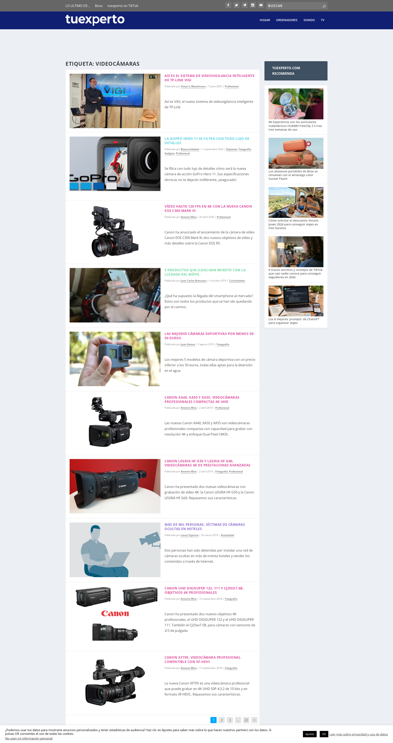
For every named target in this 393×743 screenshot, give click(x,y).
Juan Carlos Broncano (194, 280)
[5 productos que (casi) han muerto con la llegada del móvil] (115, 295)
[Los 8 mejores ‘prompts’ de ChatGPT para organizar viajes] (296, 301)
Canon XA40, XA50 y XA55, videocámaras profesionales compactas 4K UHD (202, 399)
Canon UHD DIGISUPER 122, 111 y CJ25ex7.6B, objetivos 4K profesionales (204, 590)
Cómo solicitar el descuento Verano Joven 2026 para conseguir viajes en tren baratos (293, 224)
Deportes (231, 149)
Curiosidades (237, 280)
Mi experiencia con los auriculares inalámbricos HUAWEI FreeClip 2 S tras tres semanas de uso (295, 125)
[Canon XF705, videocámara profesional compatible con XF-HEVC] (115, 682)
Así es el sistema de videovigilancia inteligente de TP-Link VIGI (209, 78)
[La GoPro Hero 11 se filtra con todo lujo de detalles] (115, 164)
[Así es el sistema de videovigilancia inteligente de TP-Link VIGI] (115, 101)
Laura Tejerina (189, 535)
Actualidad (227, 535)
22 (246, 720)
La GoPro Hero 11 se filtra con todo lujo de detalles (207, 140)
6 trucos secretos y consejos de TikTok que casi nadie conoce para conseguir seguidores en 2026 (296, 273)
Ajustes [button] (309, 734)
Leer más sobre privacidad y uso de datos (358, 734)
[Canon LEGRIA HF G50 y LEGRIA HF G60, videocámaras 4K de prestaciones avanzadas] (115, 486)
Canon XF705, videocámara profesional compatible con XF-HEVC (203, 659)
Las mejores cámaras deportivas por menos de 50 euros (209, 335)
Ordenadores (286, 20)
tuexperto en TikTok (122, 5)
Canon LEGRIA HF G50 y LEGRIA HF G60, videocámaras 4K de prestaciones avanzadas (208, 463)
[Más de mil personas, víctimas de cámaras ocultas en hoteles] (115, 549)
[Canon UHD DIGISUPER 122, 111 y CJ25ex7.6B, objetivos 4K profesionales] (115, 613)
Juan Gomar (188, 344)
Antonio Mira (188, 217)
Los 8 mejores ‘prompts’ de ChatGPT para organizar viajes (294, 321)
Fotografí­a (244, 149)
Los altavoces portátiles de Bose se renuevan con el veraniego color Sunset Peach (293, 175)
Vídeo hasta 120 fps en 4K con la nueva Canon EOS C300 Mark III (208, 208)
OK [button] (324, 734)
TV (322, 20)
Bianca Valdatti (190, 149)
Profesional (232, 86)
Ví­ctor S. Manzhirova (193, 86)
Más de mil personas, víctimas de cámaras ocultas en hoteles (205, 526)
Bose (99, 5)
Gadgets (170, 153)
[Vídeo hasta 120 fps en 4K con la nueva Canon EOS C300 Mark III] (115, 231)
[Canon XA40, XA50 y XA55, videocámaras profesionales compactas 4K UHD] (115, 422)
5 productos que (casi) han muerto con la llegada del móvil (205, 272)
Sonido (309, 20)
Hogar (265, 20)
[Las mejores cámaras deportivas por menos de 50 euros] (115, 359)
